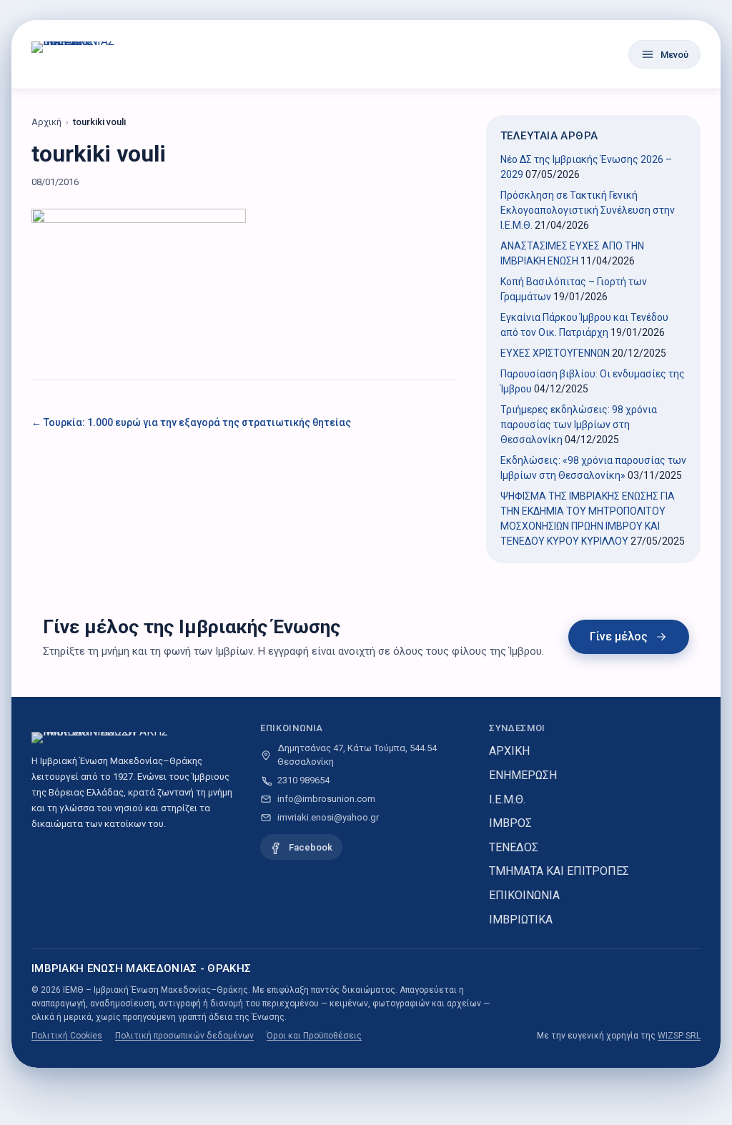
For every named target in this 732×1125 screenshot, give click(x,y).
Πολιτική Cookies (66, 1036)
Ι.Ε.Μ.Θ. (507, 799)
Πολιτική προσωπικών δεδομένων (184, 1036)
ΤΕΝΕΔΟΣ (513, 847)
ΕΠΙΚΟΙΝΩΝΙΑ (524, 895)
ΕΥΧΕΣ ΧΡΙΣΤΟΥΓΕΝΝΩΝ (555, 353)
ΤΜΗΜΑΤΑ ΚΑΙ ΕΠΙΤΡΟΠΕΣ (559, 871)
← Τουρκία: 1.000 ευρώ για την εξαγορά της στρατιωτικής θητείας (191, 422)
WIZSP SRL (679, 1036)
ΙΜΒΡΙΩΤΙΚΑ (521, 919)
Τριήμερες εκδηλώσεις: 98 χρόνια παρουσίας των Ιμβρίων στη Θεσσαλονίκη (578, 424)
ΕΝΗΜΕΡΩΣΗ (523, 775)
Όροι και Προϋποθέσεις (314, 1036)
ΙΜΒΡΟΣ (510, 823)
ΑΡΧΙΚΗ (509, 751)
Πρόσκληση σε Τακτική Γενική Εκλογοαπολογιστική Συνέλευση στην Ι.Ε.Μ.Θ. (587, 210)
